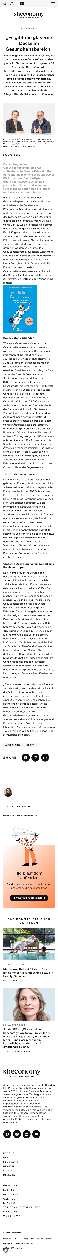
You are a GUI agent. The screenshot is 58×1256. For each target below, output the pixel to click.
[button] (6, 1250)
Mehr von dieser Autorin (18, 816)
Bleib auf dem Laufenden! (29, 876)
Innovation (12, 1162)
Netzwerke (11, 1194)
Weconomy (11, 1216)
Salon (8, 1170)
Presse (18, 1239)
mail (45, 758)
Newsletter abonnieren (27, 898)
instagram (17, 1134)
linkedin (35, 758)
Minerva (9, 1203)
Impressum (8, 1243)
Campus (9, 1198)
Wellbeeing (13, 745)
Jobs (26, 1239)
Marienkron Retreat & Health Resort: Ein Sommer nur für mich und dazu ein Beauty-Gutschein (28, 972)
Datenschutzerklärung (41, 1239)
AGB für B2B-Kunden (25, 1243)
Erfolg (9, 1153)
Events (8, 1190)
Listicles (10, 1211)
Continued (48, 94)
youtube (36, 1134)
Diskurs (9, 1175)
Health (31, 745)
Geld (7, 1157)
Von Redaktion (13, 981)
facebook (26, 758)
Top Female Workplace (21, 1207)
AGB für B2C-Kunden (12, 1248)
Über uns (10, 1185)
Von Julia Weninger (17, 1051)
